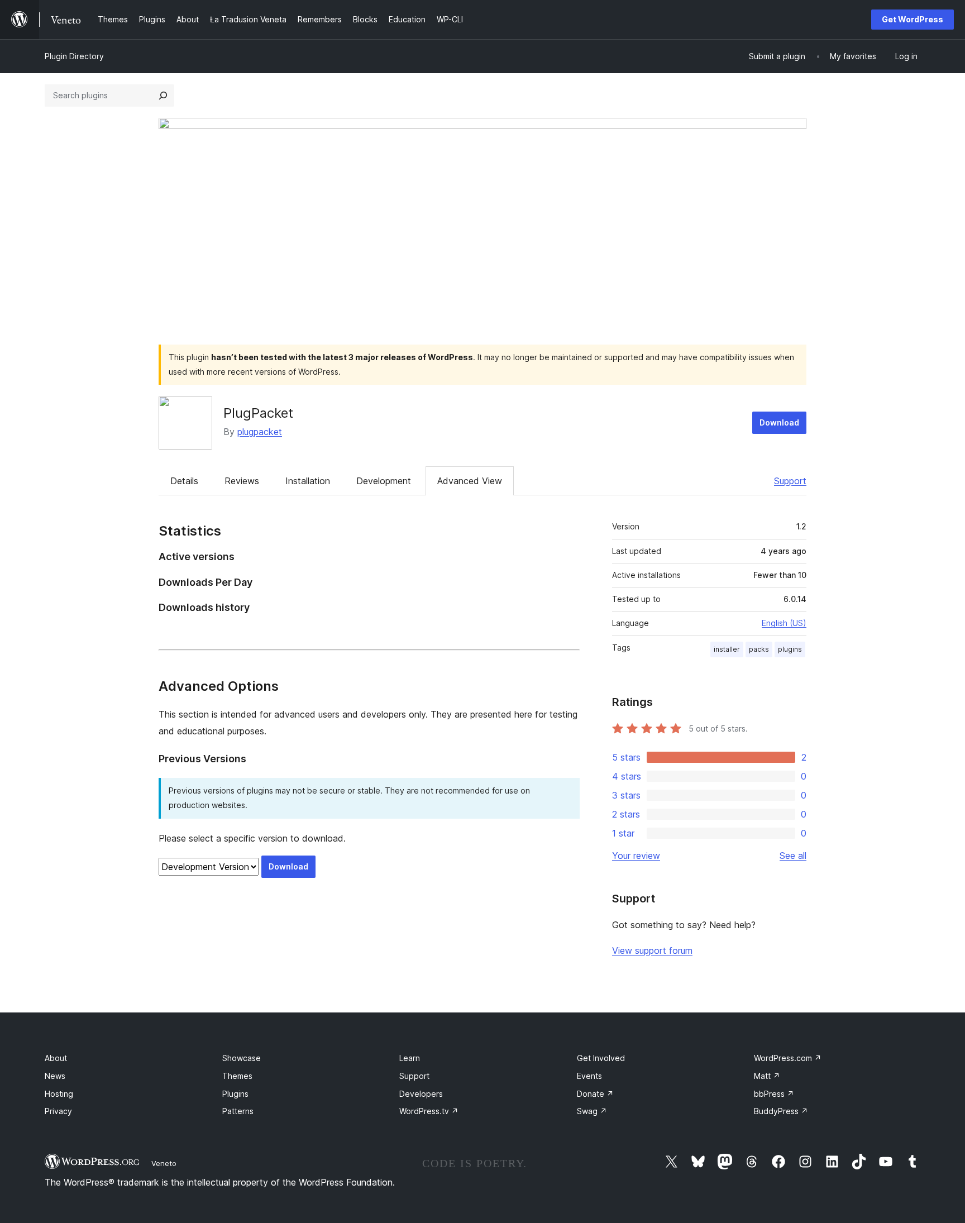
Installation (307, 480)
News (55, 1076)
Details (184, 480)
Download (779, 422)
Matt (767, 1076)
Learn (409, 1058)
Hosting (59, 1093)
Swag (592, 1111)
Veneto (163, 1163)
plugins (790, 649)
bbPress (774, 1093)
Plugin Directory (74, 56)
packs (759, 649)
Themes (237, 1076)
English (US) (784, 623)
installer (727, 649)
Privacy (58, 1111)
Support (790, 480)
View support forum (652, 950)
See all (793, 855)
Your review (636, 855)
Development (383, 480)
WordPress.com (787, 1058)
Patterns (238, 1111)
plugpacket (259, 431)
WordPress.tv (428, 1111)
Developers (421, 1093)
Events (589, 1076)
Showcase (241, 1058)
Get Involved (601, 1058)
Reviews (241, 480)
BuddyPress (781, 1111)
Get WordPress (912, 19)
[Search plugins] (163, 95)
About (56, 1058)
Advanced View (469, 480)
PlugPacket (258, 413)
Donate (595, 1093)
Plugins (235, 1093)
